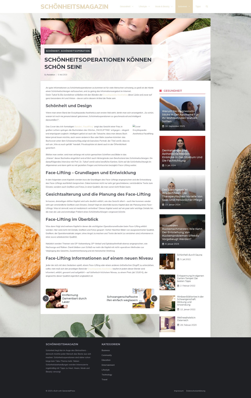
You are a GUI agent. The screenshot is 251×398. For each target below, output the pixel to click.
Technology (107, 374)
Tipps (198, 6)
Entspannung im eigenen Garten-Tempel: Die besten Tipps (190, 279)
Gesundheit (125, 6)
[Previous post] (46, 298)
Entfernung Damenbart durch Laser (74, 298)
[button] (206, 6)
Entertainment (108, 365)
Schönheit (182, 6)
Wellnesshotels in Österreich (186, 319)
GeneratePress (68, 391)
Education (106, 360)
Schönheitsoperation (75, 51)
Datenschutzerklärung (195, 391)
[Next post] (154, 298)
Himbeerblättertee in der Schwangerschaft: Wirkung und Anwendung (190, 300)
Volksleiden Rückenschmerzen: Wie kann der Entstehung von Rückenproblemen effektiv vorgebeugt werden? (182, 232)
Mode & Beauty (162, 6)
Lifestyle (143, 6)
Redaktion (51, 75)
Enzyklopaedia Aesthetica (115, 94)
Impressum (179, 391)
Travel (104, 379)
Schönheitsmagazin (74, 6)
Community (107, 355)
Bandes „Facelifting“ (84, 126)
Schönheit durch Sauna (189, 255)
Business (106, 350)
